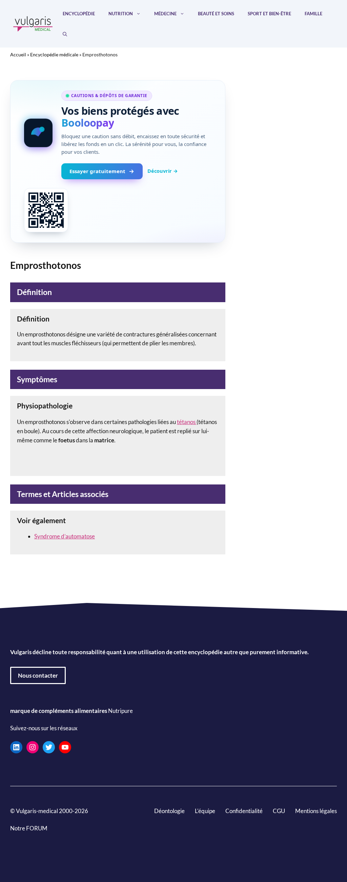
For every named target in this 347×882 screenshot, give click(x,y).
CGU (279, 810)
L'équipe (205, 810)
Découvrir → (162, 170)
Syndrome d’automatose (64, 536)
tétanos (187, 421)
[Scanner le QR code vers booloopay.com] (46, 210)
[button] (65, 34)
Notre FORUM (28, 828)
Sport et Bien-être (269, 13)
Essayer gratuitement (97, 171)
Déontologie (169, 810)
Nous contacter (38, 675)
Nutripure (120, 710)
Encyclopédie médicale (54, 54)
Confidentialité (244, 810)
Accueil (18, 54)
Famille (313, 13)
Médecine (165, 13)
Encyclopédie (79, 13)
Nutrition (120, 13)
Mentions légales (316, 810)
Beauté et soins (216, 13)
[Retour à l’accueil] (33, 22)
